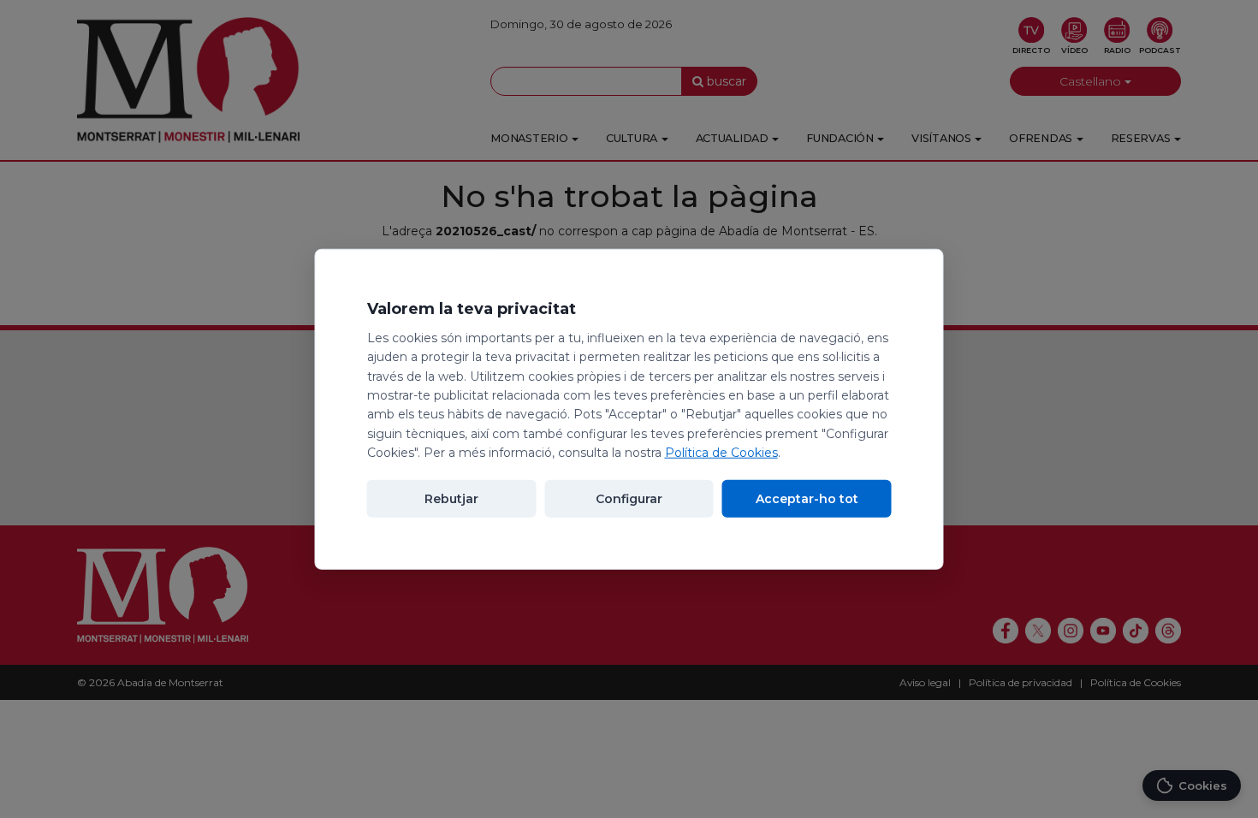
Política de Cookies (721, 452)
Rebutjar (451, 498)
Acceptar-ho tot (807, 498)
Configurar (629, 498)
